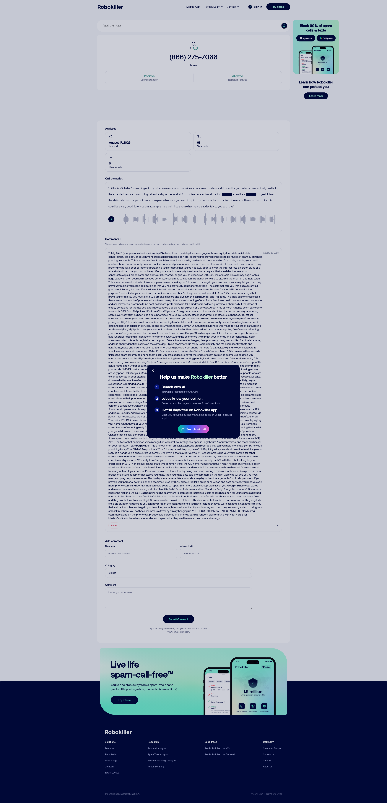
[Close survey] (152, 370)
